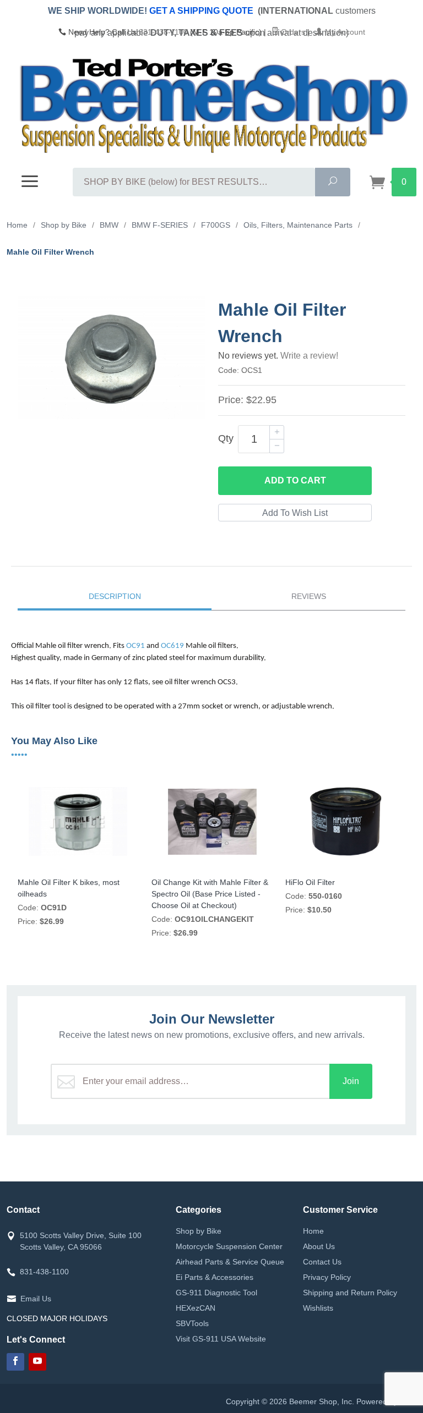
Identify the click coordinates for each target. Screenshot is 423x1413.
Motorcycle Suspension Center (229, 1246)
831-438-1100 (163, 32)
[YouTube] (37, 1362)
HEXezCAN (195, 1308)
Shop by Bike (198, 1231)
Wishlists (318, 1308)
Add (295, 480)
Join (351, 1081)
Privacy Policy (327, 1277)
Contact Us (322, 1261)
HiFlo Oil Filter (310, 882)
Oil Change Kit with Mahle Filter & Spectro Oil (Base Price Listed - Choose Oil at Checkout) (209, 894)
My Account (344, 32)
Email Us (35, 1298)
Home (313, 1231)
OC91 (135, 646)
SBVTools (192, 1323)
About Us (319, 1246)
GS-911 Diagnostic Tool (216, 1292)
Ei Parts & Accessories (214, 1277)
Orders (292, 32)
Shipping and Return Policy (350, 1292)
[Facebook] (15, 1362)
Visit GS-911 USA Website (221, 1338)
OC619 (172, 646)
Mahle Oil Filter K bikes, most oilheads (69, 888)
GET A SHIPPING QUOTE (201, 10)
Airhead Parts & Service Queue (230, 1261)
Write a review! (309, 355)
